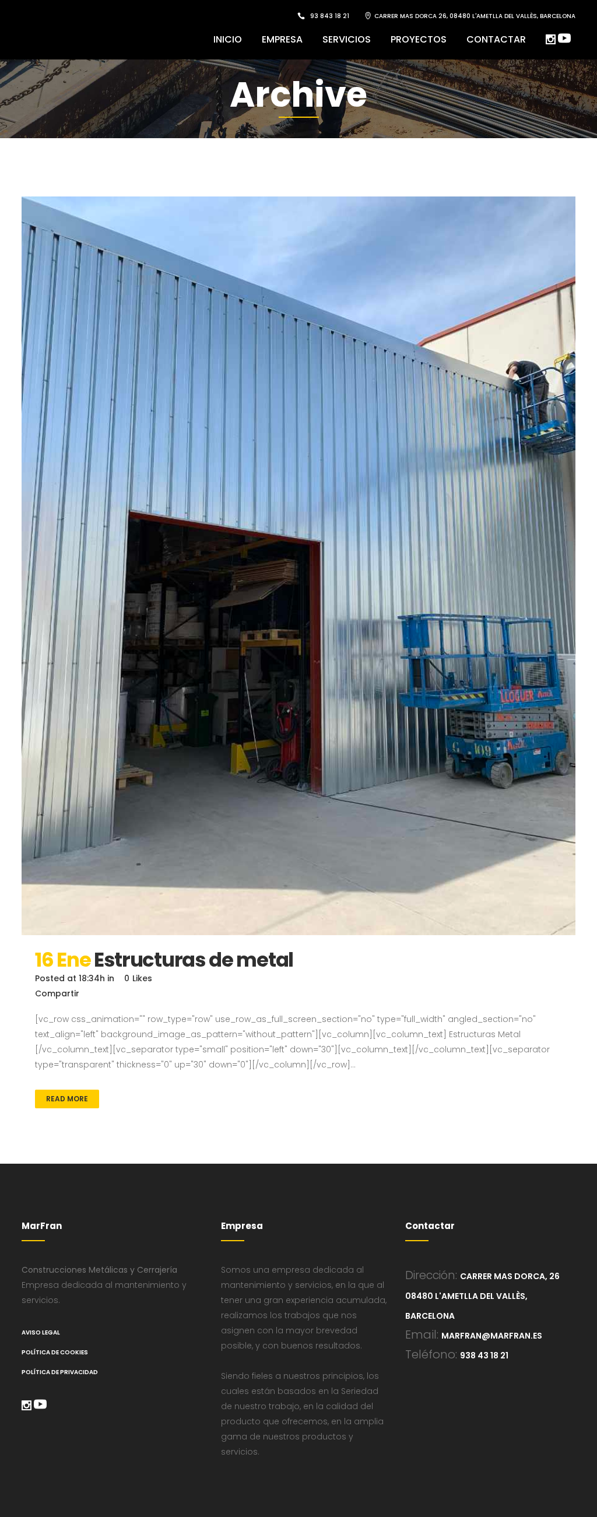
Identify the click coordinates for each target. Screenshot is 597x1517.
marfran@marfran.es (491, 1336)
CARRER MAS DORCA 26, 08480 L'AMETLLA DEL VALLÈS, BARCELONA (474, 16)
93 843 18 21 (329, 16)
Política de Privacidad (60, 1372)
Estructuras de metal (193, 960)
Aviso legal (41, 1332)
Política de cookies (55, 1352)
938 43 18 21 (484, 1355)
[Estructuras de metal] (298, 565)
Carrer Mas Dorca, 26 (510, 1276)
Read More (67, 1099)
